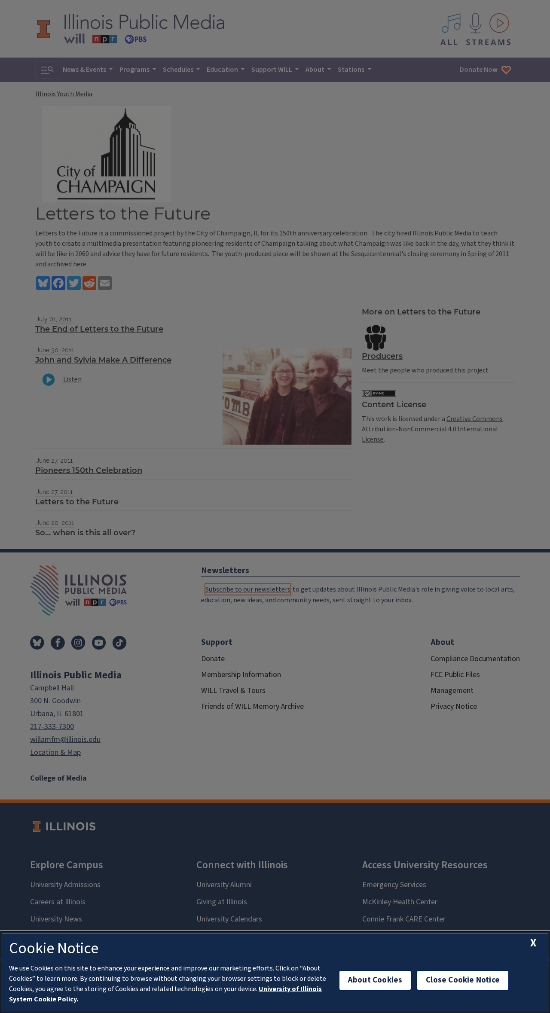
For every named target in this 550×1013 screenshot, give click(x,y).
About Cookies (375, 980)
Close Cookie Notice (463, 980)
